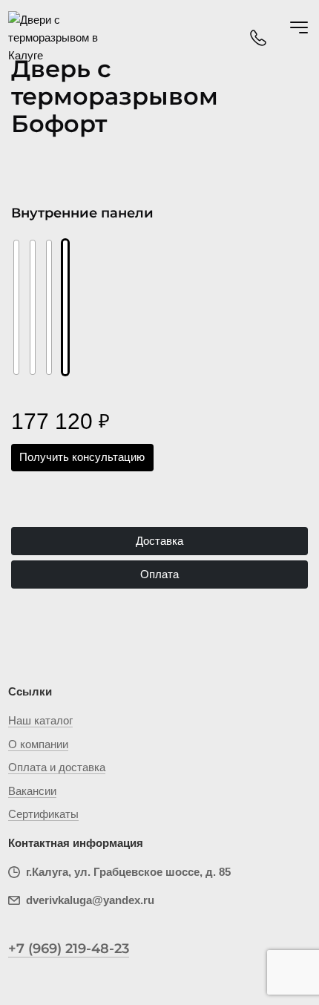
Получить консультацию (82, 457)
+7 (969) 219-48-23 (68, 948)
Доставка (159, 540)
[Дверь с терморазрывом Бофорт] (49, 307)
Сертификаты (43, 814)
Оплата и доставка (56, 767)
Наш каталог (40, 720)
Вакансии (32, 791)
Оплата (159, 574)
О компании (38, 744)
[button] (27, 294)
